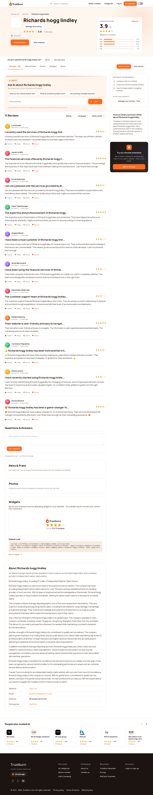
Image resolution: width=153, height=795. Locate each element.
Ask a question (14, 449)
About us (84, 768)
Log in (119, 3)
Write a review (95, 3)
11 (60, 528)
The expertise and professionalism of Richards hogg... (36, 212)
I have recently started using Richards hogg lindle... (35, 377)
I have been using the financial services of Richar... (34, 269)
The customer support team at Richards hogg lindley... (36, 296)
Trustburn (18, 764)
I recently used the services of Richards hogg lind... (34, 132)
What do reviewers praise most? (52, 94)
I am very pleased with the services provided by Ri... (34, 185)
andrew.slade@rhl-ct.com (40, 693)
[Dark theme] (140, 3)
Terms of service (72, 790)
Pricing (103, 772)
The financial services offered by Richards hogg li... (34, 159)
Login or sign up (132, 768)
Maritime (25, 14)
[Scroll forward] (146, 724)
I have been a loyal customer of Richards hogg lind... (35, 239)
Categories (108, 3)
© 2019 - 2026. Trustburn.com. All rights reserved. (31, 790)
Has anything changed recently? (82, 94)
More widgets (14, 554)
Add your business (107, 776)
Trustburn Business (108, 768)
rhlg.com (33, 688)
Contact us (85, 772)
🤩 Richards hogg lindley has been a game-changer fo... (37, 407)
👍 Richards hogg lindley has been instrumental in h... (36, 350)
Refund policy (87, 790)
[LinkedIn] (23, 781)
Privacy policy (58, 790)
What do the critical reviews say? (22, 94)
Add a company (64, 776)
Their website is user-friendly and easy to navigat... (34, 323)
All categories (63, 768)
